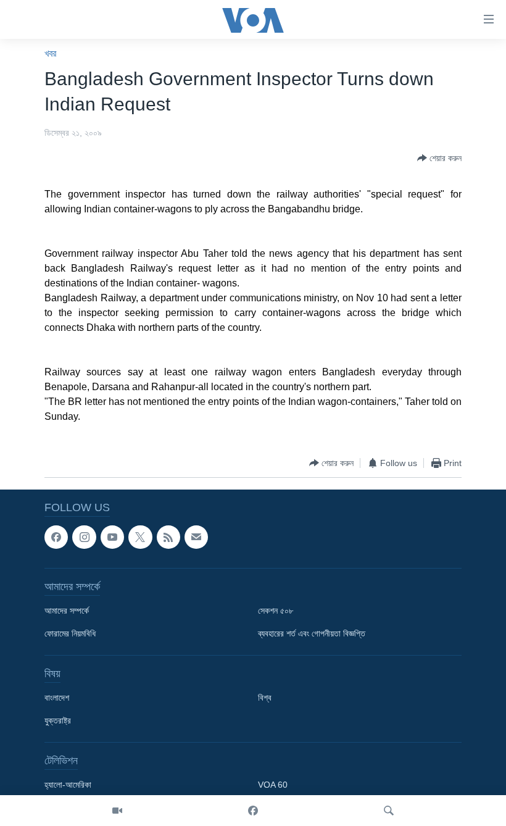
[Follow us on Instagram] (84, 537)
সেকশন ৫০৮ (275, 610)
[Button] (439, 158)
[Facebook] (253, 810)
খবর (50, 53)
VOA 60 (273, 785)
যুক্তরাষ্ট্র (57, 720)
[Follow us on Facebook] (56, 537)
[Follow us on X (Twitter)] (140, 537)
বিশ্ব (265, 698)
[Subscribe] (196, 537)
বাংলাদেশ (56, 698)
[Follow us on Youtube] (112, 537)
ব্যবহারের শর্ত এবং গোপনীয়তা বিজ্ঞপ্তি (311, 633)
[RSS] (168, 537)
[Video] (117, 810)
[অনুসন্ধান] (388, 810)
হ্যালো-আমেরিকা (67, 785)
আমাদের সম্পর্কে (66, 610)
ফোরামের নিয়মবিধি (70, 633)
